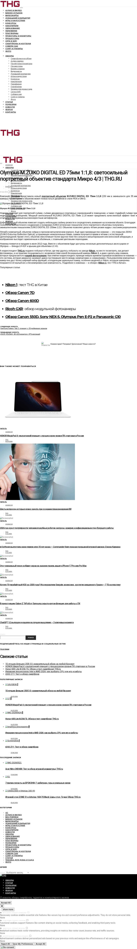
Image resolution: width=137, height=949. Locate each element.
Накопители (11, 26)
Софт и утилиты (14, 49)
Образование (12, 28)
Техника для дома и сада (21, 89)
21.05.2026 (14, 774)
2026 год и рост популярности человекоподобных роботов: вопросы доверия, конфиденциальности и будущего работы (57, 528)
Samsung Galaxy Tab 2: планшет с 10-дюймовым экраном (23, 328)
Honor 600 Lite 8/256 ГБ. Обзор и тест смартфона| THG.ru (33, 669)
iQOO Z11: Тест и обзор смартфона (22, 674)
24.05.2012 (8, 186)
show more (8, 909)
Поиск (2, 634)
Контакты (10, 112)
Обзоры (9, 56)
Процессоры (12, 38)
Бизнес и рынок (13, 13)
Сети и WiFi (11, 41)
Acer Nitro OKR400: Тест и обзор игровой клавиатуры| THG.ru (34, 769)
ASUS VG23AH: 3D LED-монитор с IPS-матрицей (20, 334)
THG (6, 440)
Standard (22, 913)
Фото (8, 51)
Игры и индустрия (15, 20)
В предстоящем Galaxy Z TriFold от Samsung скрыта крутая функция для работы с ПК (40, 603)
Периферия (11, 31)
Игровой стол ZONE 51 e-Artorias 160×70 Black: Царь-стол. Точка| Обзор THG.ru (42, 797)
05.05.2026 (14, 803)
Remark (22, 920)
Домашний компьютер (17, 18)
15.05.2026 (14, 789)
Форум (9, 109)
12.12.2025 (8, 571)
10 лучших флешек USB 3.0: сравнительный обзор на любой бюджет (39, 664)
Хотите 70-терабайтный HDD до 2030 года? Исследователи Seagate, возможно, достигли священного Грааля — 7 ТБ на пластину (60, 584)
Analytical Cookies (10, 928)
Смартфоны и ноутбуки (18, 43)
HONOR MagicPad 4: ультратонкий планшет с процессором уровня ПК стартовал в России (42, 435)
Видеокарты (12, 15)
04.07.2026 (9, 441)
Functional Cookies (11, 920)
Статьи (9, 102)
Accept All (6, 902)
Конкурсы (10, 23)
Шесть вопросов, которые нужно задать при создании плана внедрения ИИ (35, 509)
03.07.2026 (14, 738)
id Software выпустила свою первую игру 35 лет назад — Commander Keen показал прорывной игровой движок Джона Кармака (60, 547)
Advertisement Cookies (12, 936)
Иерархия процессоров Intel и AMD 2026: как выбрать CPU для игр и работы (43, 671)
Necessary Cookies (10, 913)
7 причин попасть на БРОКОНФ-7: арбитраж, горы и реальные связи (37, 783)
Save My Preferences (23, 944)
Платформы (11, 33)
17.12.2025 (8, 515)
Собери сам (11, 46)
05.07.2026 (14, 696)
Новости (10, 107)
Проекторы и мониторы (18, 36)
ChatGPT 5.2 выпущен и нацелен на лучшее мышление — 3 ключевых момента (37, 622)
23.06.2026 (14, 753)
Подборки (10, 104)
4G (6, 813)
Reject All (5, 944)
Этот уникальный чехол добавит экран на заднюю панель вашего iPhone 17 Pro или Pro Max (43, 566)
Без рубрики (11, 817)
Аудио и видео (13, 10)
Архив (2, 873)
